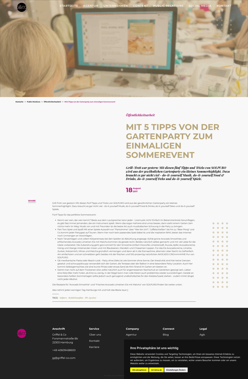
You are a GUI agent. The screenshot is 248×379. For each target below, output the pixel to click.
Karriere (94, 347)
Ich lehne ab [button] (156, 370)
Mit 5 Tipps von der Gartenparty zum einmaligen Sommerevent (89, 102)
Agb (202, 334)
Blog (166, 334)
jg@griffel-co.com (63, 357)
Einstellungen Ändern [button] (176, 370)
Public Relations (168, 5)
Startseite (69, 5)
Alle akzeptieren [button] (139, 370)
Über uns (95, 334)
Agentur (90, 5)
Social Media (200, 5)
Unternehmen (115, 5)
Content (140, 5)
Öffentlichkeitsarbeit (52, 102)
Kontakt (224, 5)
